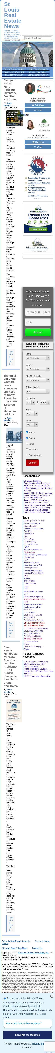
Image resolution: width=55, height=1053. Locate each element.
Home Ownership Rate (33, 565)
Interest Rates (29, 581)
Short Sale (28, 610)
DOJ (26, 536)
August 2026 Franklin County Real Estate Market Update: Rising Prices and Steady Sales (38, 502)
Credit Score (29, 534)
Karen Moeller (8, 104)
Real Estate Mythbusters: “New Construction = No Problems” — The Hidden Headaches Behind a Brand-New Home (11, 667)
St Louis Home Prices (34, 623)
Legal (26, 586)
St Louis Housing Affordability (36, 628)
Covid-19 (27, 531)
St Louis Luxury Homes (33, 631)
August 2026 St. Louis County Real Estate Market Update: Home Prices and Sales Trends (37, 509)
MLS (26, 594)
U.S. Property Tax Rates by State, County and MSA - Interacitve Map (36, 663)
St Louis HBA (29, 617)
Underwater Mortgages (33, 647)
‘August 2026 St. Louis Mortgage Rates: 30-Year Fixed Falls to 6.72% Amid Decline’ (38, 495)
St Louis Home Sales (34, 625)
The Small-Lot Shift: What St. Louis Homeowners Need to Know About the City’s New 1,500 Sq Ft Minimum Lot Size (11, 395)
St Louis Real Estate (33, 639)
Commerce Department (33, 529)
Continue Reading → (11, 357)
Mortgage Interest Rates (34, 599)
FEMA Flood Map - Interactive (37, 676)
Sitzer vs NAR (29, 612)
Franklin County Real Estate (35, 555)
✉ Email (38, 110)
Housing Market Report (33, 573)
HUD (26, 576)
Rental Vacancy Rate (32, 607)
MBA (26, 589)
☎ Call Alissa (38, 105)
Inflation (27, 578)
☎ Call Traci (38, 142)
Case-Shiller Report (32, 523)
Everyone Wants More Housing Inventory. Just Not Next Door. (10, 90)
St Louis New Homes (32, 636)
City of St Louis (30, 526)
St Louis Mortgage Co (33, 633)
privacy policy (40, 1044)
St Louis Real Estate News (13, 15)
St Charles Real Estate (33, 615)
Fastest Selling (30, 542)
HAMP (26, 560)
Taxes (26, 644)
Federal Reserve (31, 544)
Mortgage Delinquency (33, 597)
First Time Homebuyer (33, 549)
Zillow (26, 649)
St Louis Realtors (31, 641)
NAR (26, 602)
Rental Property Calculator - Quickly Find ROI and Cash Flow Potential (38, 671)
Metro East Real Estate (33, 591)
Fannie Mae (29, 539)
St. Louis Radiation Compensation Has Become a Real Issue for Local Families (37, 483)
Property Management (33, 604)
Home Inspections (31, 563)
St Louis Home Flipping (33, 620)
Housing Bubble (30, 568)
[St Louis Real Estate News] (27, 54)
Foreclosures (29, 552)
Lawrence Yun (30, 583)
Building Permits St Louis (34, 521)
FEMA (26, 547)
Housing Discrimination (33, 570)
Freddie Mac (29, 557)
